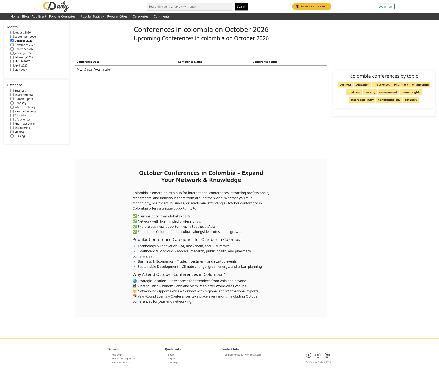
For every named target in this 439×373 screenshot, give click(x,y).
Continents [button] (162, 16)
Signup (172, 358)
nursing (369, 92)
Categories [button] (140, 16)
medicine (354, 92)
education (363, 84)
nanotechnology (389, 100)
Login (171, 354)
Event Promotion (121, 362)
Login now (385, 6)
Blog (25, 16)
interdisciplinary (362, 100)
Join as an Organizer (123, 358)
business (346, 84)
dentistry (411, 100)
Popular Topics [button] (91, 16)
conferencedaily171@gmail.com (243, 354)
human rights (410, 92)
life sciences (382, 84)
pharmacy (401, 84)
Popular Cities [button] (117, 16)
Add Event (39, 16)
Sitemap (173, 362)
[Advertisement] (201, 50)
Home (15, 16)
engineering (420, 84)
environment (388, 92)
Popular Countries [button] (62, 16)
